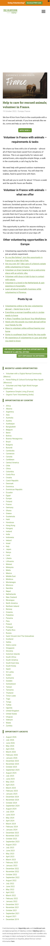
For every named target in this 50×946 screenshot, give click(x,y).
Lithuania (10, 561)
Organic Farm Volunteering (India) (20, 394)
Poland (9, 624)
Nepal (8, 591)
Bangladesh (11, 427)
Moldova (9, 579)
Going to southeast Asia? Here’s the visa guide (25, 334)
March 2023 (11, 859)
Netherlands (11, 594)
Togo (8, 699)
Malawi (9, 564)
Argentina (10, 412)
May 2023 (10, 854)
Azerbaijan (10, 424)
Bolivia (9, 436)
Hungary (9, 528)
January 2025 (11, 794)
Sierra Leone (11, 645)
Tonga (8, 702)
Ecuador (9, 492)
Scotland (9, 639)
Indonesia (10, 537)
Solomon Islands (13, 654)
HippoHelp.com (23, 928)
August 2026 (11, 737)
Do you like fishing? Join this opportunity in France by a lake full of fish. (24, 350)
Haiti (8, 519)
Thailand (9, 693)
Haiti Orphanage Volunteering (31, 356)
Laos (8, 555)
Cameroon (10, 453)
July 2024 (10, 812)
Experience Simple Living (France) (20, 391)
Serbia (8, 642)
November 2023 (12, 836)
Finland (9, 501)
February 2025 (12, 791)
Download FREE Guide (34, 3)
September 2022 (12, 877)
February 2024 (12, 827)
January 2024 (11, 830)
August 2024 (11, 809)
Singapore (10, 648)
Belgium (9, 430)
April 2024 (10, 821)
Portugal (9, 627)
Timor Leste (11, 696)
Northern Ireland (12, 606)
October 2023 (11, 839)
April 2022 (10, 892)
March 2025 (11, 788)
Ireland (9, 540)
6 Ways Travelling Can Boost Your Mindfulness (25, 318)
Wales (8, 723)
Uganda (9, 708)
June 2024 (10, 815)
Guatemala (10, 516)
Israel (8, 543)
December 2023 (12, 833)
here (12, 941)
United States (11, 714)
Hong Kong (10, 525)
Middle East (11, 576)
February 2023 (12, 862)
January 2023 (11, 865)
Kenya (8, 552)
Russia (9, 633)
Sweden (9, 681)
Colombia (10, 471)
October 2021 (11, 910)
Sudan (8, 675)
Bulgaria (9, 445)
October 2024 (11, 803)
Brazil (8, 442)
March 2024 (11, 824)
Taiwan (9, 687)
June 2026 (10, 743)
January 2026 (11, 758)
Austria (9, 421)
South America (12, 660)
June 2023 (10, 850)
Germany (9, 507)
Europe (21, 111)
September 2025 (12, 770)
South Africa (11, 657)
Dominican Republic (14, 489)
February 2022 (12, 898)
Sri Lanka (10, 672)
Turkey (8, 705)
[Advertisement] (25, 43)
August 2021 (11, 916)
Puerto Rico (10, 630)
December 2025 (12, 761)
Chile (8, 466)
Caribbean (10, 459)
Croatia (9, 477)
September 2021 (12, 913)
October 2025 (11, 767)
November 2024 (12, 800)
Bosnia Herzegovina (14, 439)
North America (12, 603)
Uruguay (9, 717)
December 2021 (12, 904)
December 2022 (12, 868)
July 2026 (10, 740)
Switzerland (11, 684)
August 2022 (11, 880)
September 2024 (12, 806)
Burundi (9, 448)
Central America (12, 462)
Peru (8, 621)
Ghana (8, 510)
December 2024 (12, 797)
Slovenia (9, 651)
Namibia (9, 588)
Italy (7, 546)
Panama (9, 618)
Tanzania (10, 690)
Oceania (9, 612)
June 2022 (10, 886)
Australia (9, 418)
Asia (8, 415)
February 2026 (12, 755)
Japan (8, 549)
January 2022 (11, 901)
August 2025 (11, 773)
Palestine (9, 615)
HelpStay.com (37, 931)
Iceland (9, 531)
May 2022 (10, 889)
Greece (9, 513)
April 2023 (10, 856)
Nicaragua (10, 600)
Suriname (10, 678)
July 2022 (10, 883)
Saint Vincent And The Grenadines (20, 636)
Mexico (9, 573)
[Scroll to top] (46, 942)
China (8, 468)
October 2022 (11, 874)
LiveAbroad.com (39, 928)
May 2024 (10, 818)
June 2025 (10, 779)
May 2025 (10, 782)
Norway (9, 609)
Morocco (9, 585)
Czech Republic (12, 480)
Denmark (9, 483)
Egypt (8, 495)
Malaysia (9, 567)
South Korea (11, 666)
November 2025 (12, 764)
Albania (9, 409)
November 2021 (12, 907)
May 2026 (10, 746)
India (8, 534)
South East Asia (12, 663)
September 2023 (12, 841)
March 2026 (11, 752)
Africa (8, 406)
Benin (8, 433)
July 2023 (10, 847)
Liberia (9, 558)
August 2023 (11, 845)
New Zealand (11, 597)
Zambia (9, 726)
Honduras (10, 522)
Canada (9, 457)
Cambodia (10, 451)
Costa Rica (10, 474)
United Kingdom (12, 711)
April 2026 (10, 749)
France (27, 111)
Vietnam (9, 720)
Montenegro (11, 582)
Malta (8, 570)
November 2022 (12, 871)
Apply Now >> (25, 130)
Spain (8, 669)
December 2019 (12, 919)
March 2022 (11, 895)
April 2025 (10, 785)
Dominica (10, 486)
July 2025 (10, 776)
